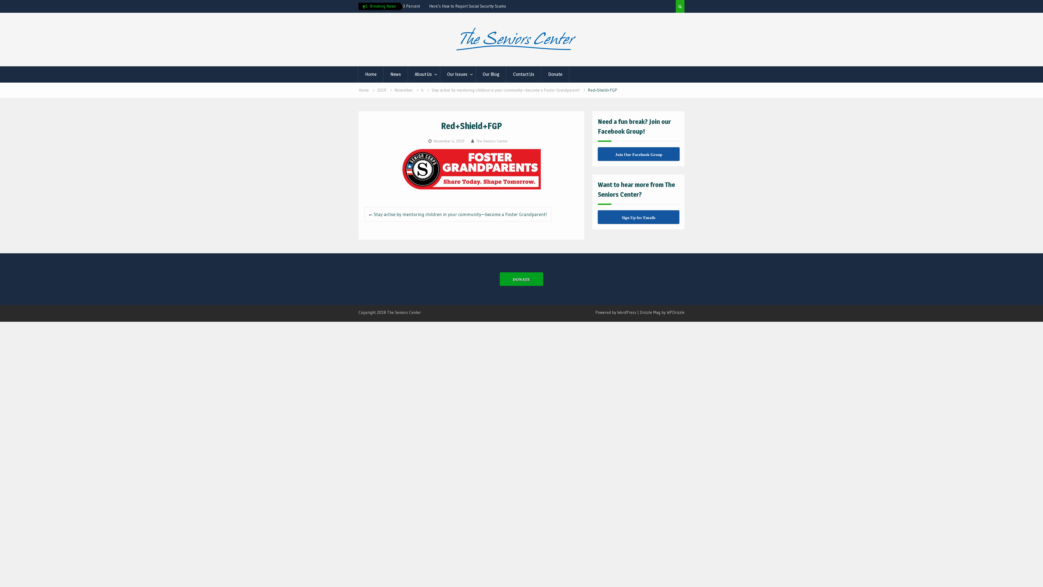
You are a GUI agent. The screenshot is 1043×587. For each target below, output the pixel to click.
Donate (555, 74)
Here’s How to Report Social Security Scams (444, 6)
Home (370, 74)
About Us (423, 74)
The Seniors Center (492, 141)
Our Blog (491, 74)
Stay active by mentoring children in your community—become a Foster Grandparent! (460, 214)
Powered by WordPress (615, 312)
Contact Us (523, 74)
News (395, 74)
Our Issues (457, 74)
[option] (454, 6)
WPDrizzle (675, 312)
